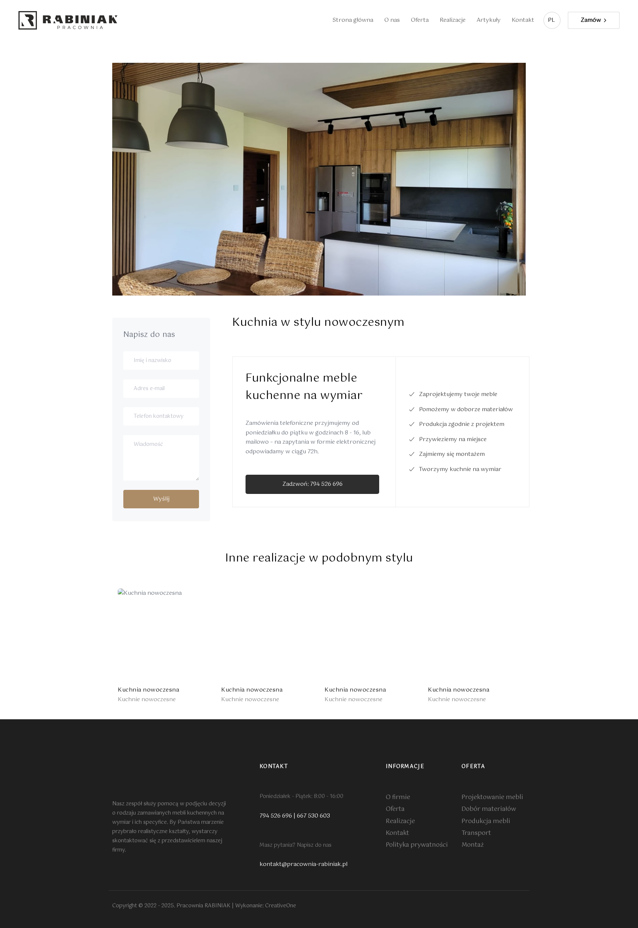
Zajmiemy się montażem (452, 454)
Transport (476, 833)
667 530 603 (313, 815)
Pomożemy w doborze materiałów (466, 409)
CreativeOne (280, 905)
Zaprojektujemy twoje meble (458, 394)
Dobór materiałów (489, 809)
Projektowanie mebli (492, 797)
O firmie (398, 797)
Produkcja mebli (486, 821)
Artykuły (489, 20)
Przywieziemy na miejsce (453, 439)
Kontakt (523, 20)
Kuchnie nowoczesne (147, 699)
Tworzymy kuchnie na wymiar (460, 469)
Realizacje (453, 20)
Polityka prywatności (417, 845)
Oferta (420, 20)
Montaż (473, 845)
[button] (551, 20)
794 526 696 (276, 815)
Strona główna (352, 20)
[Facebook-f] (520, 908)
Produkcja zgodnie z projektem (461, 424)
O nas (392, 20)
